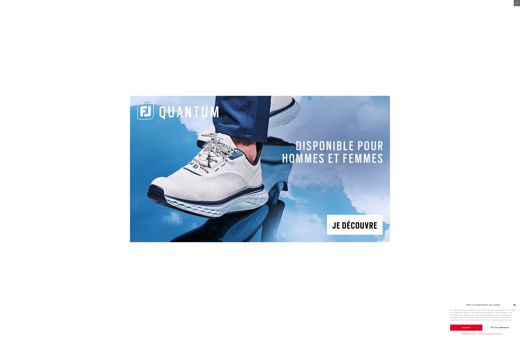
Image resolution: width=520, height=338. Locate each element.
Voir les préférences (499, 328)
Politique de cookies (469, 333)
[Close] (517, 3)
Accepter (466, 328)
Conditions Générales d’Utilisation (490, 333)
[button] (514, 305)
